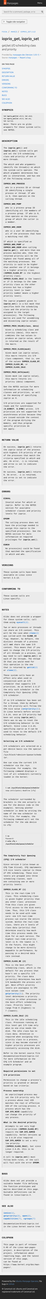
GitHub (11, 1284)
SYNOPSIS (6, 68)
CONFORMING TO (9, 87)
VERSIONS (6, 84)
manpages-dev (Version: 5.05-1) (26, 55)
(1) (15, 890)
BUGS (4, 95)
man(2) (14, 32)
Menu (39, 3)
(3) (16, 1016)
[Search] (42, 11)
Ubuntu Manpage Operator (27, 1281)
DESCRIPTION (7, 72)
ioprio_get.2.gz (28, 32)
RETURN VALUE (8, 76)
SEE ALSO (6, 99)
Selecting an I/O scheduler (19, 741)
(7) (12, 1219)
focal (5, 32)
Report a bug (25, 57)
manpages (12, 57)
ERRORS (5, 80)
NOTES (5, 91)
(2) (22, 622)
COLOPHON (7, 103)
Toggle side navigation (15, 22)
